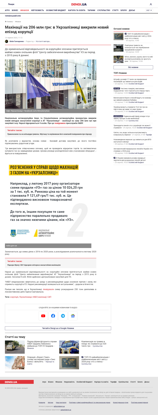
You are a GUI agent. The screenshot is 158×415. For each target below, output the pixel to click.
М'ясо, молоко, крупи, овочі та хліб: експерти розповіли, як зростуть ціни (139, 59)
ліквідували (48, 289)
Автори (50, 402)
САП (49, 297)
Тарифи (91, 10)
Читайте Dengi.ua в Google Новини (58, 328)
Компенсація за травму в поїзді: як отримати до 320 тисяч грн (93, 343)
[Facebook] (53, 315)
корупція (14, 297)
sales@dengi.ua (65, 410)
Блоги (124, 10)
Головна (10, 22)
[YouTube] (43, 315)
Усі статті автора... (43, 41)
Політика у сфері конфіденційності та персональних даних (89, 402)
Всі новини (133, 67)
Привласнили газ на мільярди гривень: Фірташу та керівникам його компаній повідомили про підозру (49, 134)
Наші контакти (61, 402)
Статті (115, 10)
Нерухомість (37, 10)
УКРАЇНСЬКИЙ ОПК (13, 16)
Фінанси (24, 10)
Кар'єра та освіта (76, 10)
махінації (42, 297)
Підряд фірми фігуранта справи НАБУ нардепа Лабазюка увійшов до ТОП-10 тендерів (42, 343)
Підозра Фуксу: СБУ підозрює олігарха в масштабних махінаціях (34, 265)
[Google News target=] (72, 315)
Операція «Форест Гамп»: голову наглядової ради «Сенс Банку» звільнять (41, 359)
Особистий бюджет (56, 10)
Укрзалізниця (25, 297)
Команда (42, 402)
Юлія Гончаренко (17, 41)
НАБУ (35, 297)
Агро (7, 10)
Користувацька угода (120, 402)
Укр (148, 10)
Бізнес (15, 10)
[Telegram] (63, 315)
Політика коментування (139, 402)
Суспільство (103, 10)
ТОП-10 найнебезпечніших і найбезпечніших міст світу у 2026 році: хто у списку (95, 359)
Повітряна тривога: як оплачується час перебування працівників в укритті (137, 47)
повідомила (60, 123)
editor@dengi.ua (59, 406)
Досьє (132, 10)
